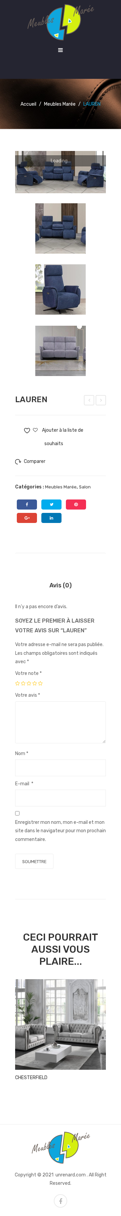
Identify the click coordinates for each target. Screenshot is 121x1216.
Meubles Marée (60, 104)
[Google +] (27, 518)
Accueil (28, 104)
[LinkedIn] (51, 518)
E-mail (24, 784)
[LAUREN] (60, 172)
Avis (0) (60, 585)
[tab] (60, 585)
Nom (21, 753)
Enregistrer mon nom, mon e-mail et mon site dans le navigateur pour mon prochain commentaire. (60, 831)
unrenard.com (70, 1175)
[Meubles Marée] (60, 22)
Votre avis (27, 695)
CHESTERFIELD (31, 1077)
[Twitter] (51, 504)
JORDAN (101, 401)
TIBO (89, 401)
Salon (85, 486)
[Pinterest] (76, 504)
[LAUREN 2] (60, 351)
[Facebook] (27, 504)
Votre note (28, 673)
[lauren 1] (60, 289)
